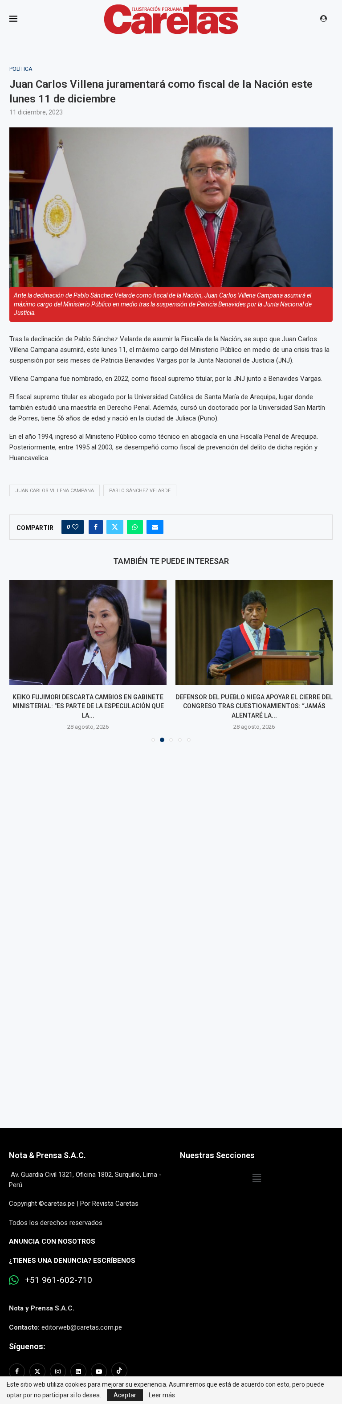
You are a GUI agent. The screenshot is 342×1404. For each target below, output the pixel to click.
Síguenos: (27, 1346)
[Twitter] (37, 1371)
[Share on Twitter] (114, 527)
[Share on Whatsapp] (135, 527)
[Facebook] (18, 1371)
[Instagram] (58, 1371)
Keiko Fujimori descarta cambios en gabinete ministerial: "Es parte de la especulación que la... (88, 706)
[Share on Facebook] (96, 527)
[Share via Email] (155, 527)
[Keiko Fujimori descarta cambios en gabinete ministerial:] (88, 632)
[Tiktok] (119, 1371)
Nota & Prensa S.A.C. (47, 1155)
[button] (21, 660)
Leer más (162, 1395)
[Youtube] (99, 1371)
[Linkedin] (78, 1371)
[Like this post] (75, 527)
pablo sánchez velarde (140, 491)
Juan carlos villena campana (54, 491)
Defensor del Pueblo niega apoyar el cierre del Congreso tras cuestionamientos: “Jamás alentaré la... (254, 706)
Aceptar (125, 1395)
